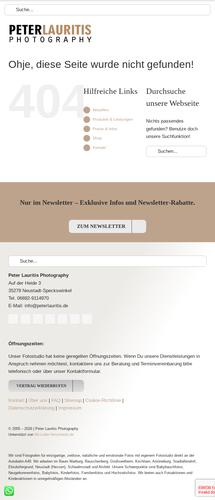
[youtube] (38, 319)
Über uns (37, 400)
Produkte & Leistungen (113, 119)
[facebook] (13, 319)
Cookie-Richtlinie (103, 400)
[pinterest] (62, 319)
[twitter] (25, 319)
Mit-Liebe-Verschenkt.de (54, 434)
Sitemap (72, 400)
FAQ (55, 400)
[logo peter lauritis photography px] (50, 25)
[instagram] (50, 319)
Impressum (70, 408)
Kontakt (99, 147)
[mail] (87, 319)
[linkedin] (75, 319)
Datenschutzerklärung (31, 408)
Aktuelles (101, 110)
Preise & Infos (105, 129)
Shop (97, 138)
